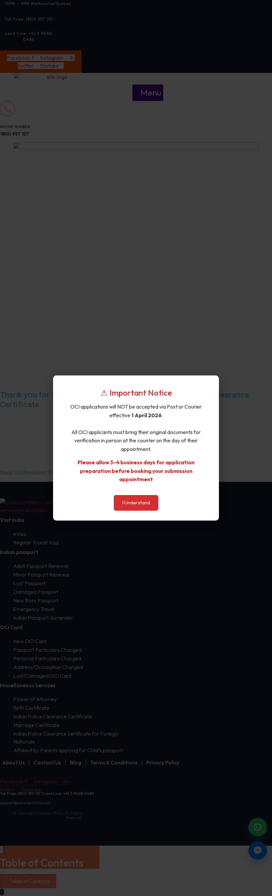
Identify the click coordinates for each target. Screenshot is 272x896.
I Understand (136, 502)
